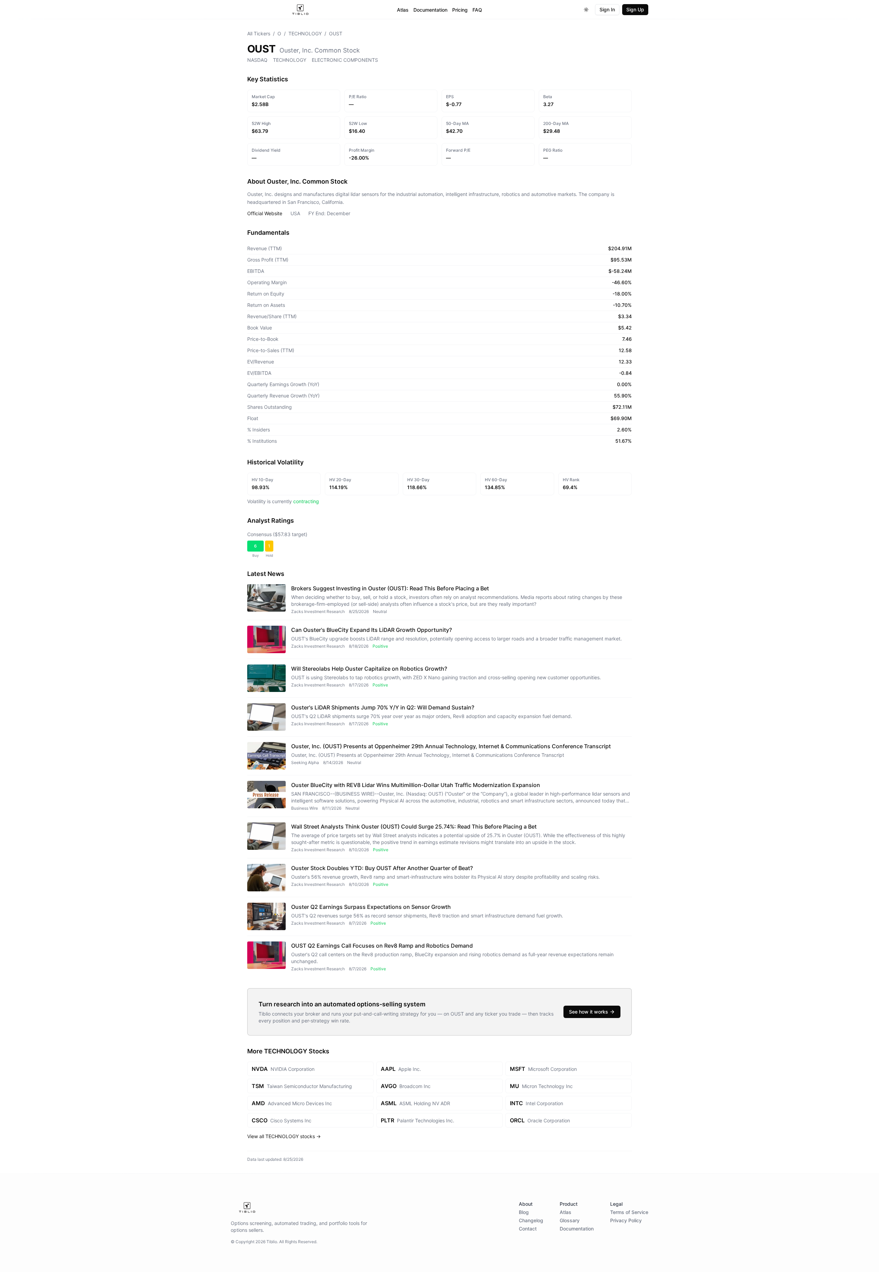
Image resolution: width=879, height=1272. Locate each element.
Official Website (264, 213)
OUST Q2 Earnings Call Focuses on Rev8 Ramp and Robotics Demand (382, 945)
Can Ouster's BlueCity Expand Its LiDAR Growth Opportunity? (371, 629)
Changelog (531, 1220)
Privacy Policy (626, 1220)
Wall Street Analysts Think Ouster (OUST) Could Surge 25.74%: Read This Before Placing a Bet (414, 826)
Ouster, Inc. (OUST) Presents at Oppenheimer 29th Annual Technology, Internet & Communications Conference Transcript (451, 746)
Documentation (430, 10)
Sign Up (635, 9)
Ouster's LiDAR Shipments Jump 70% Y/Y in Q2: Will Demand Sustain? (382, 707)
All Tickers (258, 33)
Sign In (607, 9)
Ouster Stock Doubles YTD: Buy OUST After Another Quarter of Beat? (382, 868)
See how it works (588, 1012)
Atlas (403, 10)
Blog (524, 1212)
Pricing (460, 10)
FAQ (477, 10)
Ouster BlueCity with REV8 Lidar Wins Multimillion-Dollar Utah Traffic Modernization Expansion (415, 785)
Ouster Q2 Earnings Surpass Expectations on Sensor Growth (371, 906)
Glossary (570, 1220)
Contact (528, 1228)
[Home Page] (300, 9)
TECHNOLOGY (305, 33)
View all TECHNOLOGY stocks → (284, 1136)
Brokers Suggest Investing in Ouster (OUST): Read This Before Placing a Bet (390, 588)
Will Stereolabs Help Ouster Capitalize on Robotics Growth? (369, 668)
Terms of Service (629, 1212)
